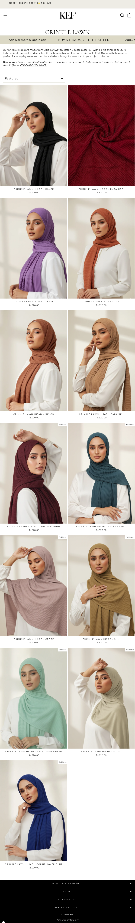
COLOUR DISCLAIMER (33, 65)
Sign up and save (67, 908)
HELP (66, 892)
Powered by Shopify (67, 920)
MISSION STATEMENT (66, 883)
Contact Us (66, 899)
